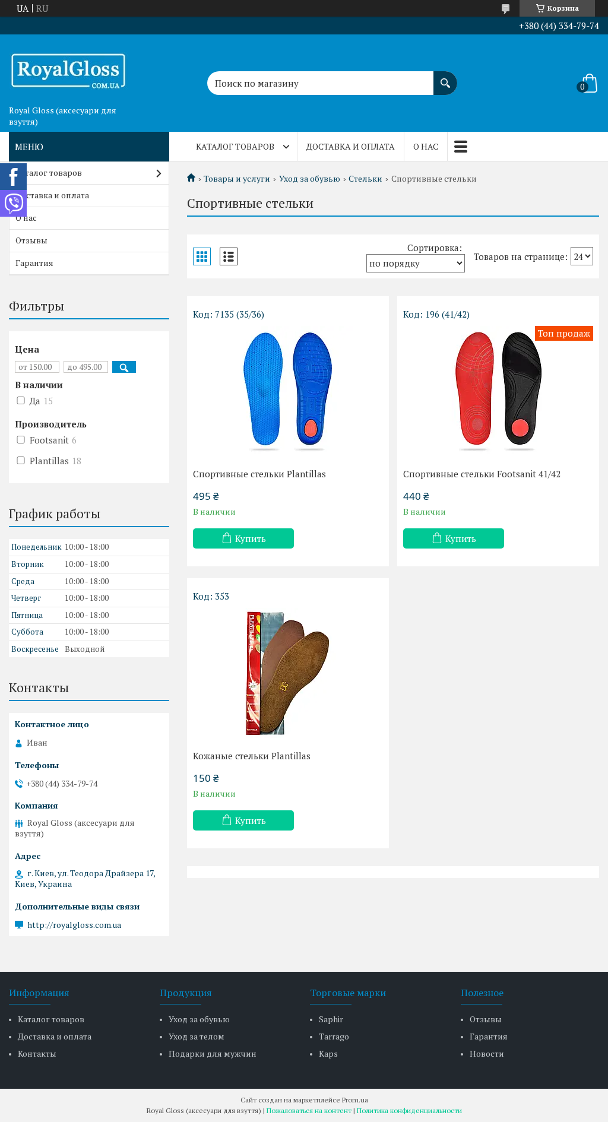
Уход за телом (196, 1036)
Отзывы (31, 240)
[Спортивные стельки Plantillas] (288, 391)
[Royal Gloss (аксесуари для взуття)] (68, 67)
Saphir (331, 1019)
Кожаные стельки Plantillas (252, 755)
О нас (425, 146)
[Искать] (445, 77)
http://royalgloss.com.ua (74, 925)
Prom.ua (355, 1099)
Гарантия (34, 262)
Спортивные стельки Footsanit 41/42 (481, 473)
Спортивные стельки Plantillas (259, 473)
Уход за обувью (309, 178)
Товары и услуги (237, 178)
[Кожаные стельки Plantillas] (288, 673)
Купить (250, 538)
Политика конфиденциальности (409, 1110)
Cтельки (365, 178)
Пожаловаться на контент (309, 1110)
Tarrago (334, 1036)
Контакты (37, 1053)
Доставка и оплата (350, 146)
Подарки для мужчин (212, 1053)
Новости (487, 1053)
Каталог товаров (235, 146)
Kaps (328, 1053)
